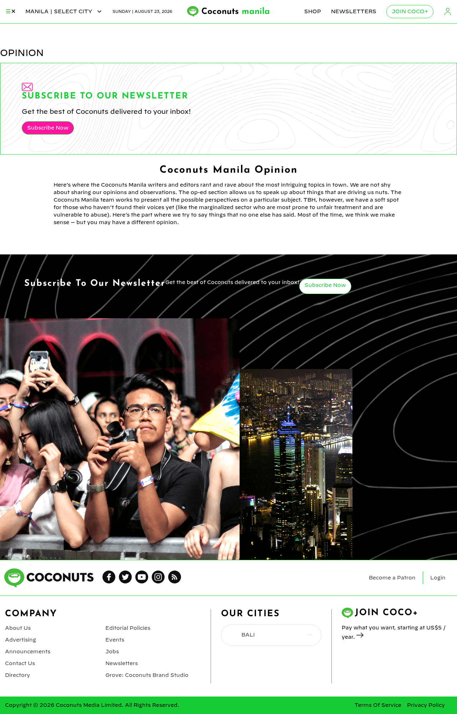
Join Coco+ (410, 11)
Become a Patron (392, 578)
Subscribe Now (48, 128)
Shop (312, 11)
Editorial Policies (127, 628)
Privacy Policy (426, 705)
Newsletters (353, 11)
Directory (17, 675)
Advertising (20, 640)
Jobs (112, 651)
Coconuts (235, 11)
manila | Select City (59, 11)
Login (447, 11)
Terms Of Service (378, 705)
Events (114, 640)
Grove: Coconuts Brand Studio (147, 675)
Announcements (27, 651)
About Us (18, 628)
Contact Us (20, 663)
